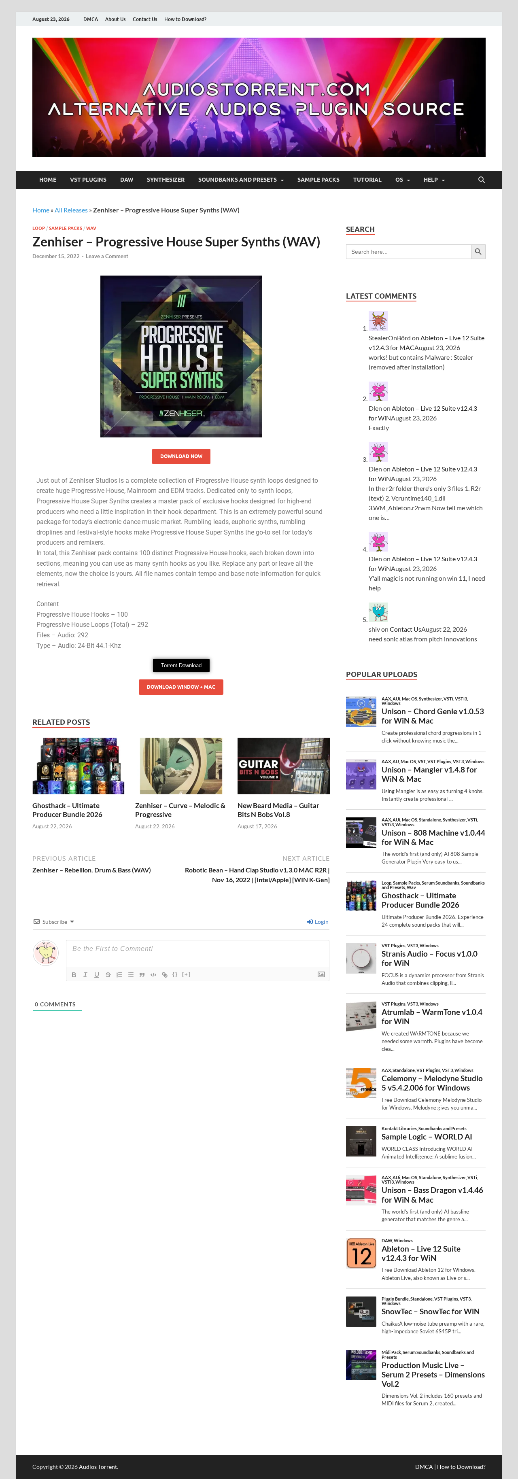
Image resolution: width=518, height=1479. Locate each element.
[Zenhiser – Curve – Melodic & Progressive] (181, 768)
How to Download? (185, 19)
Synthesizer (166, 179)
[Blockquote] (142, 975)
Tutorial (367, 179)
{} (175, 974)
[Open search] (482, 180)
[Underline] (96, 975)
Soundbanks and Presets (237, 179)
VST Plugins (88, 179)
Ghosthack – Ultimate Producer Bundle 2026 (67, 810)
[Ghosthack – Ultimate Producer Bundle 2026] (78, 768)
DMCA (90, 19)
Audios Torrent (98, 1466)
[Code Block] (153, 975)
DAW (126, 179)
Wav (91, 228)
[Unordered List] (130, 975)
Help (431, 179)
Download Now (181, 456)
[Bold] (74, 975)
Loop (38, 228)
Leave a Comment (107, 256)
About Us (115, 19)
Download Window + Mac (181, 687)
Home (47, 179)
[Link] (164, 975)
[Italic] (85, 975)
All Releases (71, 210)
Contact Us (145, 19)
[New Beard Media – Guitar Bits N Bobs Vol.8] (284, 768)
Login (321, 921)
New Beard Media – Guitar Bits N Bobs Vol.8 (278, 810)
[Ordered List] (119, 975)
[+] (186, 974)
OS (399, 179)
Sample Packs (318, 179)
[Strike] (108, 975)
